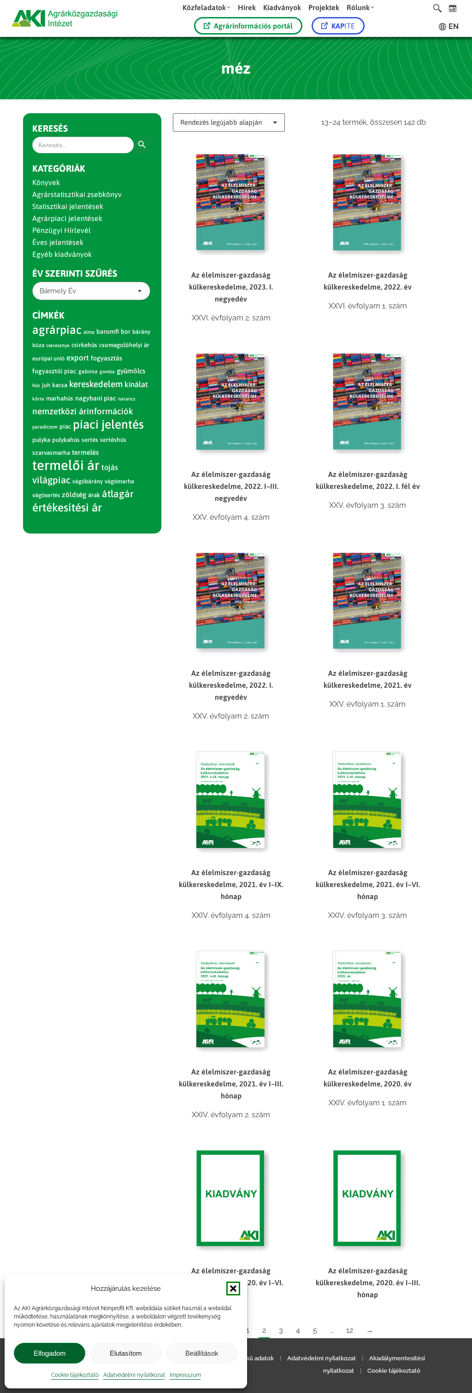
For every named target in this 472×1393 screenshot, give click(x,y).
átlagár (118, 493)
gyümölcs (131, 371)
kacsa (59, 385)
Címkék (48, 315)
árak (94, 495)
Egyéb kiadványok (62, 254)
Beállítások (201, 1353)
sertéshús (113, 439)
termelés (85, 452)
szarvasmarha (51, 452)
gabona (88, 371)
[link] (453, 8)
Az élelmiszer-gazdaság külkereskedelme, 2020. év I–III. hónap (368, 1282)
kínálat (136, 384)
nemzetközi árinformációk (82, 411)
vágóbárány (87, 481)
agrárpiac (57, 329)
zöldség (74, 495)
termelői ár (66, 465)
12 (349, 1330)
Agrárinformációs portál (253, 26)
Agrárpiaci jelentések (67, 218)
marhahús (59, 398)
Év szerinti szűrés (74, 273)
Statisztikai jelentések (67, 206)
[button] (233, 1288)
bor (125, 331)
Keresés (50, 128)
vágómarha (119, 481)
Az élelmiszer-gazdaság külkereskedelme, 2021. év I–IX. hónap (231, 884)
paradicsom (45, 427)
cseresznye (58, 345)
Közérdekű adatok (248, 1358)
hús (36, 385)
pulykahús (66, 439)
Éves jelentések (57, 242)
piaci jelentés (108, 424)
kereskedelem (96, 384)
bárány (141, 331)
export (77, 357)
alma (88, 332)
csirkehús (84, 345)
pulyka (41, 439)
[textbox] (58, 291)
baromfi (107, 331)
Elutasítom (126, 1353)
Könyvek (46, 182)
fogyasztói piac (54, 371)
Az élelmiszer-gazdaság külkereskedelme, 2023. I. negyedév (231, 287)
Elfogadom (50, 1353)
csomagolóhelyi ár (124, 345)
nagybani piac (95, 398)
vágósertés (46, 495)
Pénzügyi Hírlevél (61, 230)
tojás (109, 467)
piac (65, 426)
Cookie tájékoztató (75, 1375)
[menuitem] (206, 7)
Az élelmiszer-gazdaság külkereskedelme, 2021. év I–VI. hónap (368, 884)
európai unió (48, 358)
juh (46, 385)
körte (38, 398)
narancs (126, 398)
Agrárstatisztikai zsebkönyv (77, 194)
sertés (90, 439)
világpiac (51, 480)
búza (38, 345)
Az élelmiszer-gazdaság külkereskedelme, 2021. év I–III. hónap (231, 1084)
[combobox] (91, 291)
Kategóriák (58, 168)
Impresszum (185, 1375)
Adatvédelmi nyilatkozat (134, 1375)
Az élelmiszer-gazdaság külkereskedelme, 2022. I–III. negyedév (231, 486)
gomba (107, 371)
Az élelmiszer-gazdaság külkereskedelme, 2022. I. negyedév (231, 685)
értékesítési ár (67, 507)
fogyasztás (106, 358)
